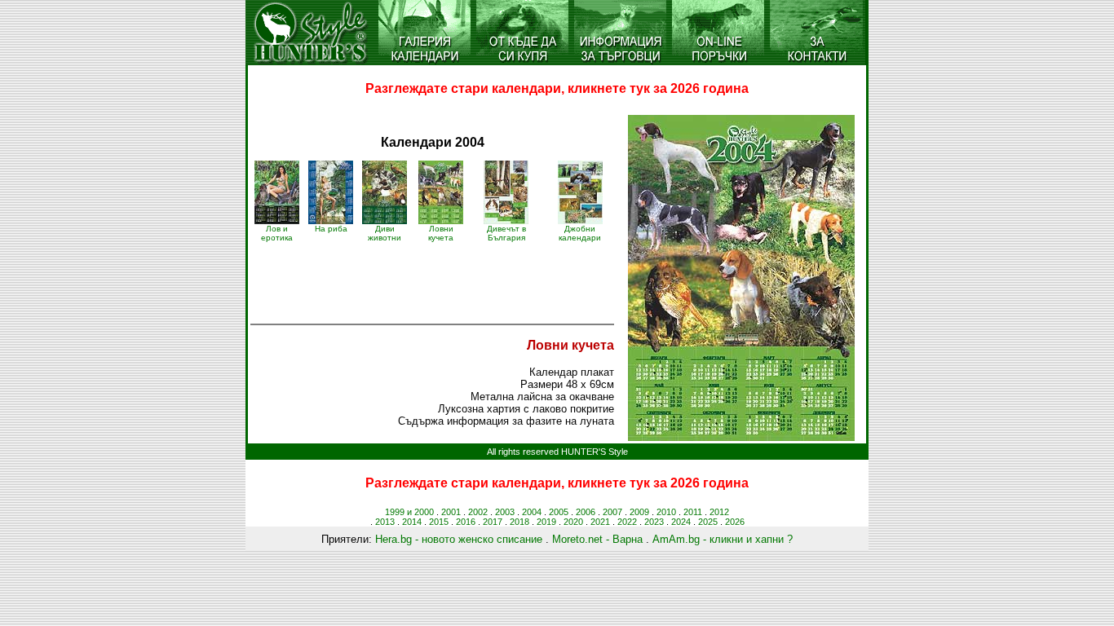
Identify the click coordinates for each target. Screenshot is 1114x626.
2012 (719, 512)
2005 (558, 512)
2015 (439, 522)
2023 (654, 522)
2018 (519, 522)
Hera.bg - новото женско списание (458, 539)
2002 (478, 512)
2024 (681, 522)
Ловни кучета (440, 233)
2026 (735, 522)
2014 (412, 522)
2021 (600, 522)
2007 (612, 512)
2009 (639, 512)
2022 (627, 522)
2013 (385, 522)
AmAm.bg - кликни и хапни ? (722, 539)
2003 (505, 512)
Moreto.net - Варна (597, 539)
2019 (546, 522)
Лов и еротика (277, 233)
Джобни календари (580, 233)
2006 (585, 512)
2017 (492, 522)
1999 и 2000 (409, 512)
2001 (451, 512)
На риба (331, 228)
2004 (532, 512)
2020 (573, 522)
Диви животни (384, 233)
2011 (692, 512)
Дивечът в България (506, 233)
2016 (465, 522)
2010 (666, 512)
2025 (708, 522)
